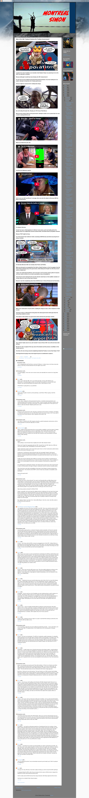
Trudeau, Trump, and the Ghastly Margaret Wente (69, 236)
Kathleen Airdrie (20, 427)
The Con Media (28, 358)
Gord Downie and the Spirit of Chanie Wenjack (69, 177)
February (68, 309)
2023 (66, 85)
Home (38, 787)
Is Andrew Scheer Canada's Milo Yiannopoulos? (69, 262)
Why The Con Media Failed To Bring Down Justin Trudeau (69, 117)
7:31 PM (19, 693)
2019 (66, 92)
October (67, 100)
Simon (18, 541)
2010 (66, 323)
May (67, 304)
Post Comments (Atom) (26, 790)
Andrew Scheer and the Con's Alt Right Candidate (68, 225)
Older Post (57, 787)
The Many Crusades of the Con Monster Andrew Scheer (69, 208)
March (67, 307)
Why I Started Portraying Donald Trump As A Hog (68, 241)
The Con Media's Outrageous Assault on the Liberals (68, 199)
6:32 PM (19, 588)
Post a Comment (21, 782)
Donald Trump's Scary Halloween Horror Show (68, 109)
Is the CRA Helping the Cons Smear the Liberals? (69, 155)
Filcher (18, 552)
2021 (66, 89)
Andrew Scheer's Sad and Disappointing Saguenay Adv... (69, 150)
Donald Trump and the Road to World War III (69, 245)
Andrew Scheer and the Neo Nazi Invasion (68, 294)
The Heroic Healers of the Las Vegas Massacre (68, 270)
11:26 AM (19, 395)
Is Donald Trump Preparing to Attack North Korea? (68, 290)
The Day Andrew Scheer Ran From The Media (68, 191)
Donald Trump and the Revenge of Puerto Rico (69, 253)
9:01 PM (19, 740)
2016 (66, 313)
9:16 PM (19, 756)
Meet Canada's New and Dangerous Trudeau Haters (69, 160)
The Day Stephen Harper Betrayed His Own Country (69, 122)
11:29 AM (19, 406)
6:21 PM (19, 574)
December (68, 97)
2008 (66, 326)
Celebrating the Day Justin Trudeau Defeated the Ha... (68, 173)
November (68, 99)
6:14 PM (19, 548)
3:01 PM (19, 502)
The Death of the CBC (36, 358)
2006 (66, 330)
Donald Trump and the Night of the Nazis (69, 203)
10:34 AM (20, 367)
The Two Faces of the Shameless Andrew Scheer (69, 113)
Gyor (18, 768)
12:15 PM (20, 424)
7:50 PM (19, 710)
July (67, 300)
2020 (66, 90)
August (67, 299)
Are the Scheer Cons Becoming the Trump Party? (69, 275)
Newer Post (19, 787)
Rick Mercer (21, 358)
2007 (66, 328)
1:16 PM (19, 436)
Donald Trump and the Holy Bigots (69, 212)
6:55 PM (19, 621)
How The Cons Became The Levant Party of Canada (69, 186)
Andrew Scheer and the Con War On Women (69, 266)
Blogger (51, 795)
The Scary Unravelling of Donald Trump (68, 229)
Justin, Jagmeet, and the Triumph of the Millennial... (68, 216)
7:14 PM (19, 659)
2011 (66, 321)
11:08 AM (19, 375)
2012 (66, 320)
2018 (66, 94)
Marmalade (19, 391)
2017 (66, 95)
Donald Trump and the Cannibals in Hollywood (69, 181)
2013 (66, 318)
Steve (18, 379)
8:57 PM (19, 721)
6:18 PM (19, 564)
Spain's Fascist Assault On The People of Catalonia (69, 285)
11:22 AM (19, 387)
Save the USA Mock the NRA (68, 233)
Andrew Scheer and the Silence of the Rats (69, 164)
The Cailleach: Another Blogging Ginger (26, 506)
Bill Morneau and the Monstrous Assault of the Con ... (68, 145)
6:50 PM (19, 613)
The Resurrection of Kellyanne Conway (69, 195)
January (67, 311)
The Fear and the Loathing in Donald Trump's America (69, 280)
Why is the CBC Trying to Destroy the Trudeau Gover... (68, 136)
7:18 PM (19, 676)
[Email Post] (31, 356)
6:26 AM (19, 764)
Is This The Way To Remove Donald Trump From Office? (68, 221)
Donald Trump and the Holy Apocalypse (69, 168)
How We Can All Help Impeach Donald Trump (68, 141)
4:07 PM (19, 537)
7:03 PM (19, 644)
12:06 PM (20, 415)
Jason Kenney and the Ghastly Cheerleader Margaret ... (69, 104)
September (68, 297)
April (67, 305)
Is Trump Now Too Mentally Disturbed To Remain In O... (69, 258)
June (67, 302)
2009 (66, 325)
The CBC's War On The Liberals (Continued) (69, 131)
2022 (66, 87)
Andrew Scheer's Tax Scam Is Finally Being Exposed (68, 249)
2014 (66, 316)
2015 (66, 314)
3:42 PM (19, 524)
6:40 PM (19, 601)
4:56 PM (19, 779)
